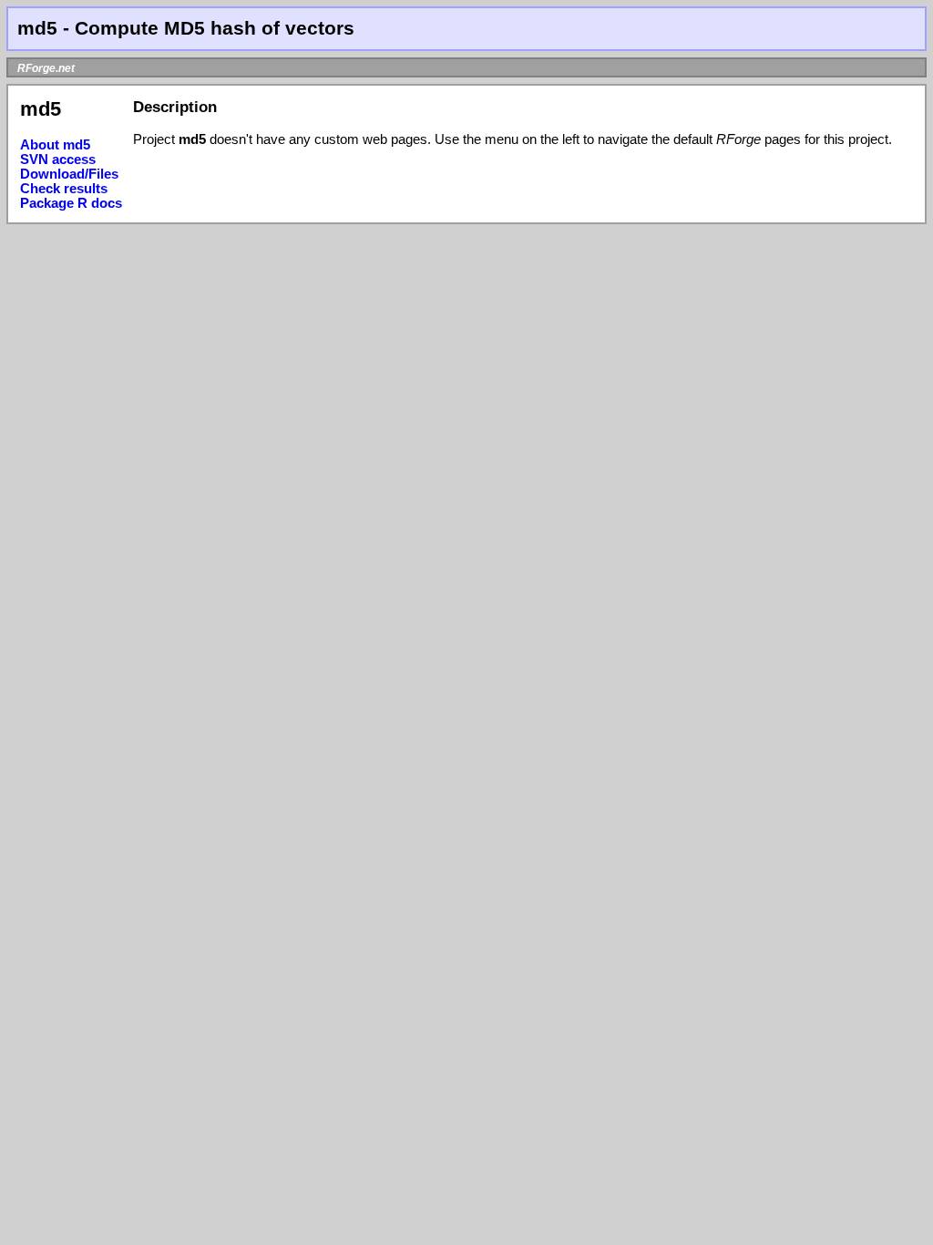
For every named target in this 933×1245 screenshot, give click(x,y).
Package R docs (71, 203)
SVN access (58, 159)
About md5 (55, 145)
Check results (64, 188)
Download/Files (69, 174)
